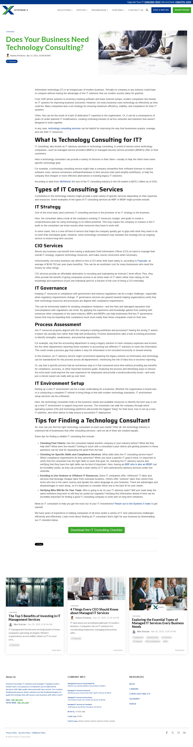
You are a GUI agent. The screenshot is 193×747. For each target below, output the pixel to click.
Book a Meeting (161, 10)
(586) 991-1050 (183, 2)
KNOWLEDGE (99, 10)
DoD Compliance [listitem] (153, 641)
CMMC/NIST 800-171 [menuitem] (139, 693)
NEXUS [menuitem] (132, 703)
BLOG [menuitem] (132, 684)
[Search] (147, 10)
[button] (167, 732)
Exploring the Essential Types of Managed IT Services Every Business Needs (158, 623)
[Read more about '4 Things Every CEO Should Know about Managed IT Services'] (96, 589)
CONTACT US (135, 10)
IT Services (11, 61)
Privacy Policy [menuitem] (11, 733)
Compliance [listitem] (138, 637)
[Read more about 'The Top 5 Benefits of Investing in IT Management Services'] (35, 592)
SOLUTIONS (64, 10)
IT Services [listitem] (14, 645)
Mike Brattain (19, 624)
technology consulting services (64, 128)
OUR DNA (117, 10)
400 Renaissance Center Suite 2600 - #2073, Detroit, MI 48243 (89, 693)
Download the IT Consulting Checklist (96, 530)
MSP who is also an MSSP (138, 464)
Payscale (142, 260)
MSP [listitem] (165, 641)
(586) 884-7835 (152, 2)
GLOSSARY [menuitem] (134, 698)
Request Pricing (182, 10)
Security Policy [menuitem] (24, 733)
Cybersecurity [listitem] (152, 637)
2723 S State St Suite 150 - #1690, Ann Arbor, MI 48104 (86, 700)
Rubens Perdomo (18, 55)
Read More (56, 650)
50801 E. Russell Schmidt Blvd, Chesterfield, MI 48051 (87, 686)
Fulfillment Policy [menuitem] (39, 733)
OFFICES (81, 10)
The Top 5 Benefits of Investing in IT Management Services (35, 617)
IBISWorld (65, 181)
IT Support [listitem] (137, 641)
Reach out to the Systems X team (133, 503)
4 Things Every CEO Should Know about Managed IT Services (94, 611)
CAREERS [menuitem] (133, 689)
